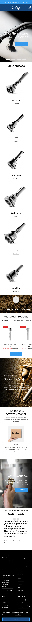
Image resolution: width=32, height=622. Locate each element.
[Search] (6, 7)
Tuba (19, 587)
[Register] (26, 566)
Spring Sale (6, 320)
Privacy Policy (6, 602)
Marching (20, 590)
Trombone (21, 581)
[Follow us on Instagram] (7, 590)
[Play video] (16, 300)
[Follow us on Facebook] (4, 590)
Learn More (10, 45)
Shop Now (16, 103)
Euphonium (21, 584)
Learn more (25, 2)
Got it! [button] (16, 619)
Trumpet (20, 574)
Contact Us (22, 489)
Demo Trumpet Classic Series (10, 345)
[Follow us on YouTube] (11, 590)
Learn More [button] (18, 615)
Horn (19, 578)
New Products (18, 320)
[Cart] (29, 7)
